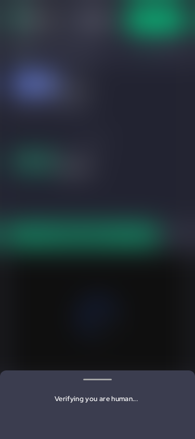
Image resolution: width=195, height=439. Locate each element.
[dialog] (97, 219)
